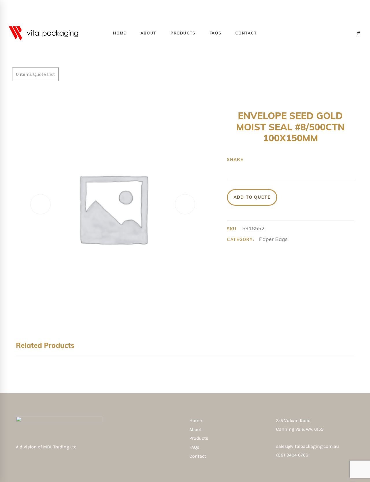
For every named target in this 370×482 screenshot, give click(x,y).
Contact (197, 456)
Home (195, 420)
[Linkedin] (287, 159)
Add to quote (252, 197)
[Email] (295, 159)
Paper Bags (273, 239)
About (195, 429)
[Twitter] (260, 159)
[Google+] (269, 159)
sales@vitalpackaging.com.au (307, 446)
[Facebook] (251, 159)
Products (198, 438)
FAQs (194, 447)
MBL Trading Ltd (61, 447)
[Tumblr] (278, 159)
